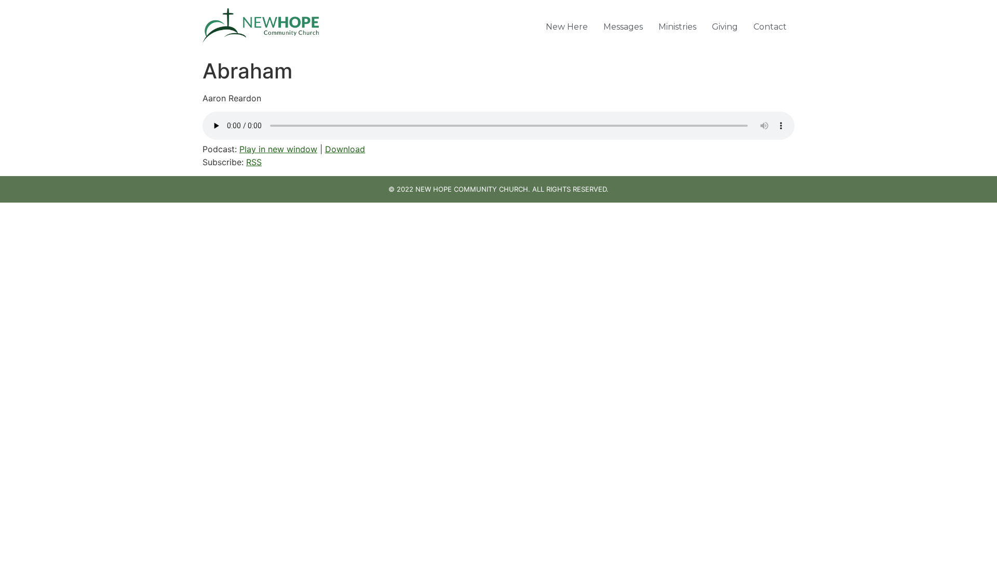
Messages (623, 27)
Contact (770, 27)
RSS (254, 162)
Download (345, 149)
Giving (725, 27)
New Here (567, 27)
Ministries (677, 27)
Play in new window (278, 149)
